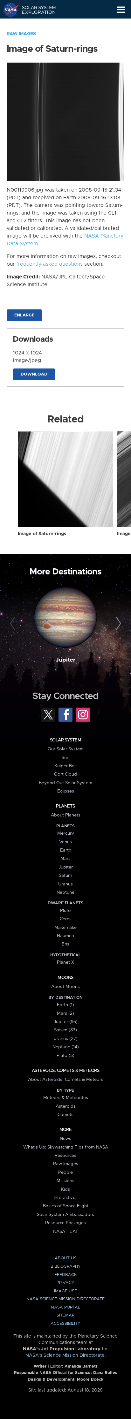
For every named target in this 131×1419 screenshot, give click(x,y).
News (65, 1138)
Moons (65, 977)
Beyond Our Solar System (65, 783)
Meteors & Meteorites (65, 1098)
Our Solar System (66, 749)
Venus (65, 842)
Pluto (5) (65, 1055)
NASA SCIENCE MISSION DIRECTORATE (65, 1299)
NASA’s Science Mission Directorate (65, 1355)
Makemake (65, 927)
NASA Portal (65, 1307)
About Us (66, 1258)
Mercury (65, 833)
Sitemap (65, 1315)
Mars (65, 858)
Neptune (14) (65, 1047)
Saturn (65, 875)
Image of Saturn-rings (42, 534)
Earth (65, 850)
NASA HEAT (65, 1231)
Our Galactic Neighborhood (35, 24)
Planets (65, 806)
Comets (65, 1114)
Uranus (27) (65, 1038)
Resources (65, 1155)
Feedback (65, 1275)
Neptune (65, 892)
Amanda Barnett (81, 1366)
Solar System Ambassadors (65, 1214)
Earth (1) (65, 1005)
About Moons (65, 986)
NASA (8, 9)
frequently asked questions (49, 264)
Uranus (65, 884)
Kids (65, 1189)
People (65, 1172)
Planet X (65, 962)
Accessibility (65, 1324)
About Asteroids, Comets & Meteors (65, 1079)
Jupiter (65, 660)
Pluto (65, 910)
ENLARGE (24, 315)
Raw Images (21, 34)
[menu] (121, 10)
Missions (65, 1181)
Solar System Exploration (35, 9)
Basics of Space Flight (65, 1206)
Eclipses (65, 791)
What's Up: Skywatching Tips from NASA (65, 1147)
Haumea (65, 936)
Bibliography (66, 1266)
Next (117, 623)
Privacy (65, 1283)
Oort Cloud (65, 774)
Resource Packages (65, 1223)
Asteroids (66, 1106)
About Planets (65, 815)
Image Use (65, 1291)
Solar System (65, 740)
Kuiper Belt (65, 766)
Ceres (66, 919)
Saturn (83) (65, 1030)
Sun (65, 757)
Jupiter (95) (66, 1022)
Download (34, 374)
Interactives (66, 1197)
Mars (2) (65, 1013)
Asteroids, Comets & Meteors (65, 1070)
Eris (65, 944)
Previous (13, 623)
